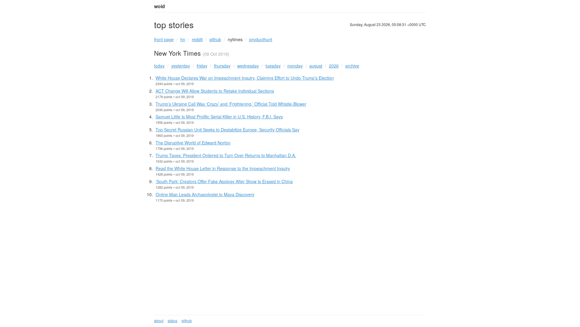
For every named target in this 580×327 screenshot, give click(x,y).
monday (295, 66)
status (172, 320)
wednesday (248, 66)
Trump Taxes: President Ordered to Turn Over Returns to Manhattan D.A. (226, 155)
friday (202, 66)
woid (159, 6)
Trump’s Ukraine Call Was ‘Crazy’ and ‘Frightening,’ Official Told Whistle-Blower (231, 104)
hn (182, 39)
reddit (197, 39)
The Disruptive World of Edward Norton (193, 143)
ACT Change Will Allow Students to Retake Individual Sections (215, 91)
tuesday (273, 66)
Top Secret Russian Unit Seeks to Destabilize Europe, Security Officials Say (227, 130)
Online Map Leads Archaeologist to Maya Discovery (205, 194)
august (315, 66)
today (159, 66)
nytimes (235, 39)
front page (164, 39)
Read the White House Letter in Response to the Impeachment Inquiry (223, 168)
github (215, 39)
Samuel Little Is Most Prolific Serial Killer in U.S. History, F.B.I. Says (219, 117)
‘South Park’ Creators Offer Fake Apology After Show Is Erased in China (224, 181)
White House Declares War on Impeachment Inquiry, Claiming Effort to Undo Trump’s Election (245, 78)
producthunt (260, 39)
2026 (334, 66)
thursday (222, 66)
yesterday (180, 66)
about (158, 320)
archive (352, 66)
